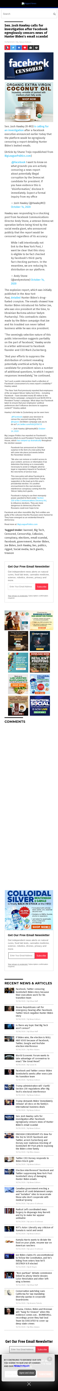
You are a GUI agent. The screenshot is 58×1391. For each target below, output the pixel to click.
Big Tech (39, 530)
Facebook (10, 541)
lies (34, 545)
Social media (21, 549)
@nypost (15, 422)
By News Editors (33, 1019)
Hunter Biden (41, 541)
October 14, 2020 (21, 206)
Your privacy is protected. (18, 596)
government (24, 541)
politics (42, 545)
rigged (8, 549)
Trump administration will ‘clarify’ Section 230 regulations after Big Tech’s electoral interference (33, 1088)
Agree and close (26, 1373)
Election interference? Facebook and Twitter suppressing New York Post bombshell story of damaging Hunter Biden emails (34, 1174)
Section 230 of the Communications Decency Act (28, 499)
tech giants (36, 549)
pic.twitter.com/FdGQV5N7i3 (29, 424)
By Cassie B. (32, 1065)
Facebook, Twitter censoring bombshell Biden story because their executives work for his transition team (32, 993)
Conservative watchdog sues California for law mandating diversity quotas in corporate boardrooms (30, 1295)
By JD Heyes (32, 1267)
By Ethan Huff (32, 1001)
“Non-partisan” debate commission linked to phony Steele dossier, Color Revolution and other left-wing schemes (34, 1277)
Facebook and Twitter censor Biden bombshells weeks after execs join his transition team (34, 1073)
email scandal (39, 537)
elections (24, 537)
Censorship (24, 533)
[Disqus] (29, 766)
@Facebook (18, 162)
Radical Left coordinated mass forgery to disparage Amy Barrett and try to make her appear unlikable (33, 1214)
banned (28, 530)
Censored (10, 533)
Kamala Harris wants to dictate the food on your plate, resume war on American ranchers (34, 1242)
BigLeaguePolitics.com (18, 155)
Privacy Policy (21, 1366)
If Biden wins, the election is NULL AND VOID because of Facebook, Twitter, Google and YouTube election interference (33, 1042)
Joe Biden (10, 545)
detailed (16, 297)
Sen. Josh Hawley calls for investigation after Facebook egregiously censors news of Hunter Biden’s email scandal (34, 1120)
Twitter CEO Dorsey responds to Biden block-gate (32, 1159)
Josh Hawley (24, 545)
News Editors (25, 42)
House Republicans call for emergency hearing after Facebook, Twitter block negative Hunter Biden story (34, 1011)
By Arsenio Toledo (34, 1303)
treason (9, 553)
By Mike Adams (33, 1050)
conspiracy (11, 537)
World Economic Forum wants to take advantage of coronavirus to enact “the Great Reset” (33, 1058)
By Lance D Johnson (35, 1204)
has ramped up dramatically (29, 440)
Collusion (37, 533)
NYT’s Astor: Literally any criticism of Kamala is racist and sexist (34, 1229)
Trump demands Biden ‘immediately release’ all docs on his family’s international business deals (34, 1104)
